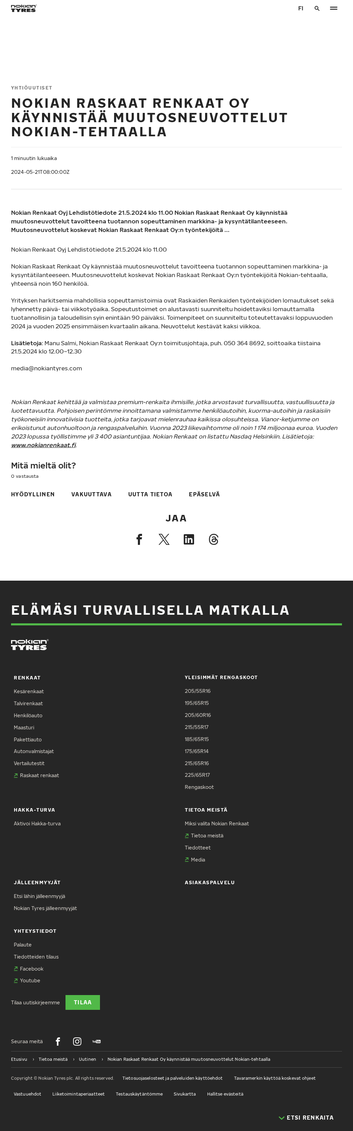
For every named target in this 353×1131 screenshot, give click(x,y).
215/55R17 (197, 727)
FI (300, 8)
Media (198, 860)
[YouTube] (96, 1041)
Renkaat (27, 677)
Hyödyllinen (33, 494)
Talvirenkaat (28, 703)
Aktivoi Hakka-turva (37, 823)
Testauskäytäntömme (139, 1094)
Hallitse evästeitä (225, 1094)
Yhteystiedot (35, 931)
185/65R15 (197, 739)
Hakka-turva (35, 810)
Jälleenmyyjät (37, 882)
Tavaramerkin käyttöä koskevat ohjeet (275, 1078)
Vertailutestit (29, 763)
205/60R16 (198, 715)
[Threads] (213, 539)
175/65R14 (197, 751)
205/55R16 (198, 691)
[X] (164, 539)
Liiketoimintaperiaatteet (78, 1094)
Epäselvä (204, 494)
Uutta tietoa (150, 494)
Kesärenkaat (29, 691)
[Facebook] (139, 539)
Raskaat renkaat (39, 775)
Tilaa (83, 1002)
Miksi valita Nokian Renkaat (217, 823)
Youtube (30, 980)
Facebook (31, 969)
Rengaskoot (199, 787)
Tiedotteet (198, 847)
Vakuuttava (91, 494)
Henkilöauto (28, 715)
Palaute (23, 945)
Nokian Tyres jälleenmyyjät (45, 908)
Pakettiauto (28, 739)
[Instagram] (77, 1041)
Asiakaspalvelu (210, 882)
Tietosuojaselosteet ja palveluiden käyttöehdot (172, 1078)
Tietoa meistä (206, 810)
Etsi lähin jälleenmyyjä (39, 896)
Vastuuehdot (27, 1094)
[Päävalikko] (333, 8)
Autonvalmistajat (34, 751)
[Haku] (317, 8)
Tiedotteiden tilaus (36, 957)
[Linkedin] (189, 539)
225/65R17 (197, 775)
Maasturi (24, 727)
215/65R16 (197, 763)
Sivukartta (185, 1094)
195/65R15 (197, 703)
